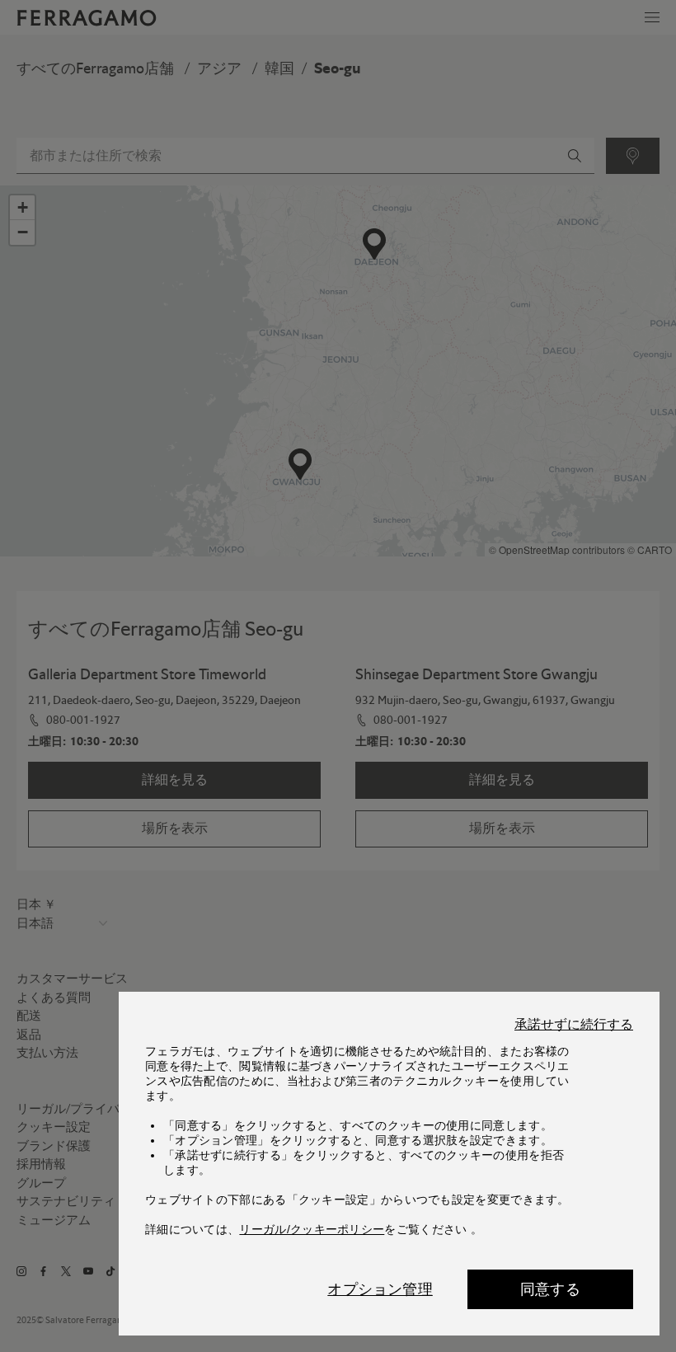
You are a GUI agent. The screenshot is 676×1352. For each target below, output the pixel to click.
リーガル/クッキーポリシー (311, 1229)
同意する (550, 1289)
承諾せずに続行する (573, 1024)
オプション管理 (379, 1289)
